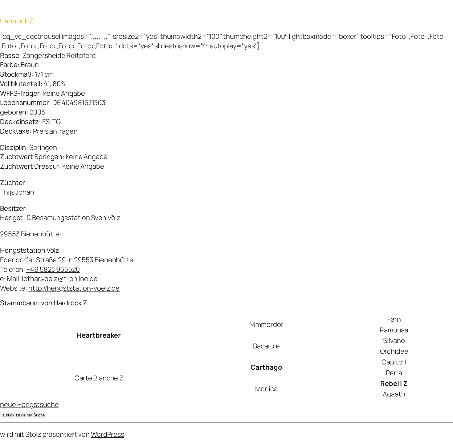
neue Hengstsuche (29, 404)
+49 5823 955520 (53, 269)
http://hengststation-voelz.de (74, 288)
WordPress (107, 434)
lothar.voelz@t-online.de (60, 278)
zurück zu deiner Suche (23, 415)
